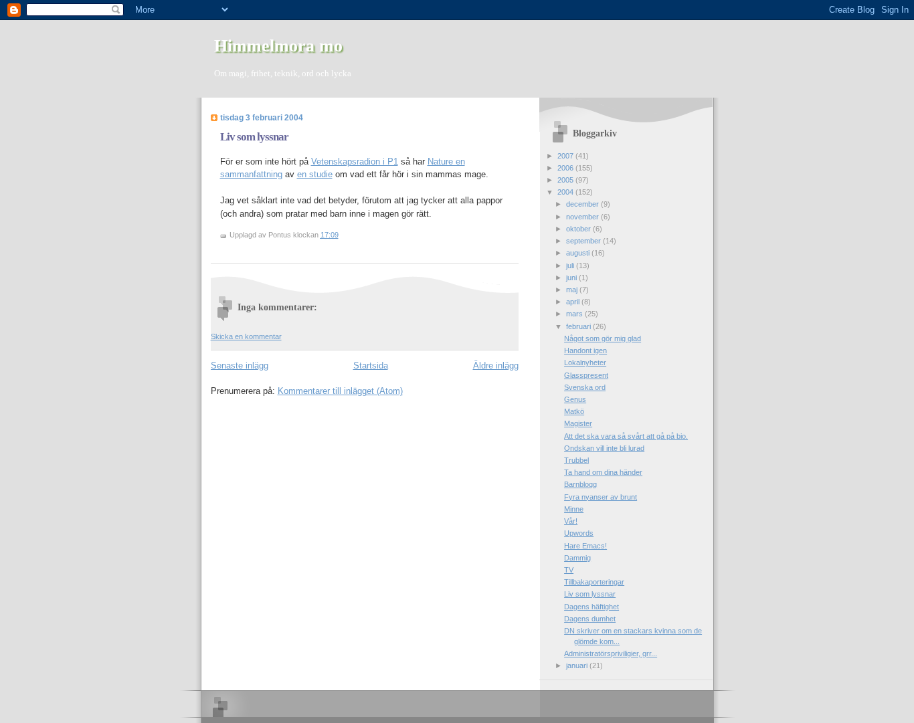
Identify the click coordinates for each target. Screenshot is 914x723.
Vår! (570, 521)
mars (575, 314)
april (573, 302)
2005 (566, 180)
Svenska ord (585, 387)
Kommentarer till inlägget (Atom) (340, 391)
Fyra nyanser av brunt (600, 497)
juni (572, 278)
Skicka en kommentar (246, 336)
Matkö (574, 411)
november (583, 217)
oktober (579, 229)
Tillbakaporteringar (594, 582)
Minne (573, 509)
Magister (578, 423)
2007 (566, 156)
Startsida (370, 365)
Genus (575, 399)
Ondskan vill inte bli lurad (604, 448)
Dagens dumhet (590, 619)
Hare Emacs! (585, 546)
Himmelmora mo (278, 46)
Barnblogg (580, 484)
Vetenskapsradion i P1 (354, 162)
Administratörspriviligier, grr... (610, 653)
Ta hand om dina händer (603, 472)
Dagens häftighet (591, 607)
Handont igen (585, 350)
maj (572, 290)
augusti (578, 253)
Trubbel (576, 460)
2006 (566, 168)
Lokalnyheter (585, 362)
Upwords (578, 533)
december (583, 204)
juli (571, 266)
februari (579, 326)
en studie (315, 174)
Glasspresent (586, 375)
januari (577, 665)
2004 (566, 192)
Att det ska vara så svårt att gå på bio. (626, 436)
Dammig (577, 558)
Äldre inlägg (496, 365)
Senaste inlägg (239, 365)
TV (568, 570)
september (584, 241)
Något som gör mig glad (602, 338)
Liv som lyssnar (254, 136)
